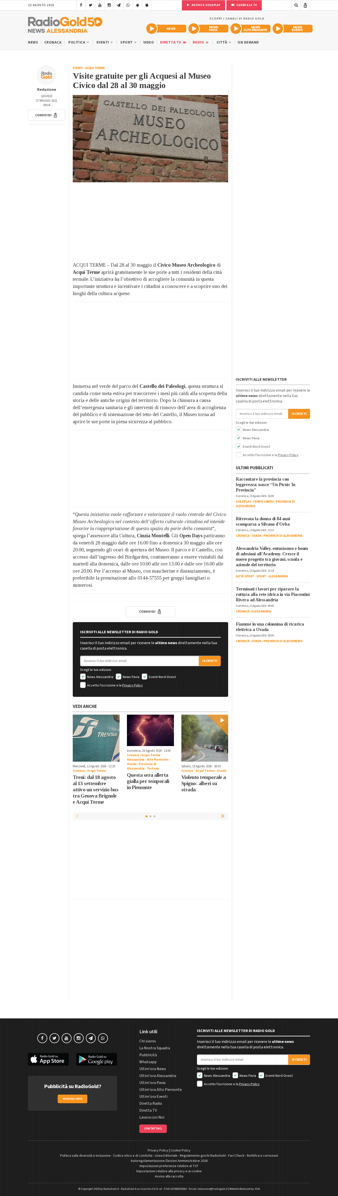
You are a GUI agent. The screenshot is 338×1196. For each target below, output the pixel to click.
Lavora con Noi (151, 1117)
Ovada (131, 764)
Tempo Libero (263, 501)
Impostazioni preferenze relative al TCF (169, 1166)
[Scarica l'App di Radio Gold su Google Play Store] (96, 1059)
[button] (46, 115)
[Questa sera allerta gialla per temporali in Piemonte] (150, 730)
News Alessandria (99, 677)
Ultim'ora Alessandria (157, 1076)
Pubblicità (148, 1055)
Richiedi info (73, 1099)
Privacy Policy (132, 685)
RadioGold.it (111, 1189)
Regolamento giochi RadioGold (203, 1155)
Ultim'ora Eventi (153, 1096)
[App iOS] (146, 5)
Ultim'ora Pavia (152, 1082)
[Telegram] (118, 5)
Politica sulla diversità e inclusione (85, 1155)
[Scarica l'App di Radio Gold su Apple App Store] (48, 1059)
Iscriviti (209, 660)
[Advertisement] (150, 222)
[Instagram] (109, 5)
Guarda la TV (246, 5)
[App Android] (137, 5)
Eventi (103, 42)
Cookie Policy (180, 1150)
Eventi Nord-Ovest (162, 677)
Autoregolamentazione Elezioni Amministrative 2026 (169, 1160)
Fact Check (236, 1155)
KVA (257, 1189)
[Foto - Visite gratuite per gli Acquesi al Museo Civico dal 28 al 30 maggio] (150, 138)
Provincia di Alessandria (141, 766)
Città (222, 42)
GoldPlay (243, 501)
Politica (77, 42)
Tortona (153, 768)
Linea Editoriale (166, 1155)
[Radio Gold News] (166, 28)
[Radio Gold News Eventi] (292, 28)
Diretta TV (171, 42)
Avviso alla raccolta (169, 1176)
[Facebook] (81, 5)
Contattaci (153, 1128)
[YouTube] (99, 5)
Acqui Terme (95, 68)
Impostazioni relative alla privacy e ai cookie (169, 1171)
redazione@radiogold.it (212, 1189)
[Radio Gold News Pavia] (208, 28)
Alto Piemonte (158, 759)
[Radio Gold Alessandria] (65, 23)
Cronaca (53, 42)
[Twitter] (90, 5)
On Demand (248, 42)
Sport (127, 42)
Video (148, 42)
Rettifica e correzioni (262, 1155)
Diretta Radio (150, 1103)
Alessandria (136, 759)
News (33, 42)
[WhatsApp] (128, 5)
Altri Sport (245, 576)
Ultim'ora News (152, 1069)
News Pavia (130, 677)
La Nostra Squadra (154, 1048)
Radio (199, 42)
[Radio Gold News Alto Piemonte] (250, 28)
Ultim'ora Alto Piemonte (160, 1089)
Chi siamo (147, 1041)
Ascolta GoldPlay (205, 5)
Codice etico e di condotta (132, 1155)
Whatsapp (148, 1062)
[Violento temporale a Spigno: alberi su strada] (204, 738)
